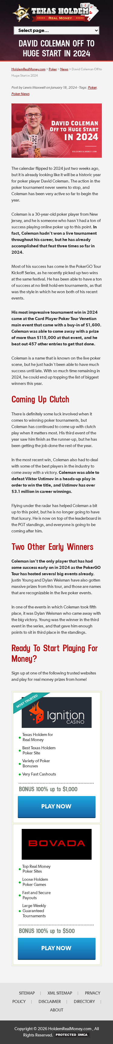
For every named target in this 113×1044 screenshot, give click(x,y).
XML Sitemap (60, 993)
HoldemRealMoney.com (70, 1029)
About (56, 1010)
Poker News (20, 94)
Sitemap (27, 993)
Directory (84, 1002)
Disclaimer (50, 1002)
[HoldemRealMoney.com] (55, 21)
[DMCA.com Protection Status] (72, 1035)
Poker (92, 88)
